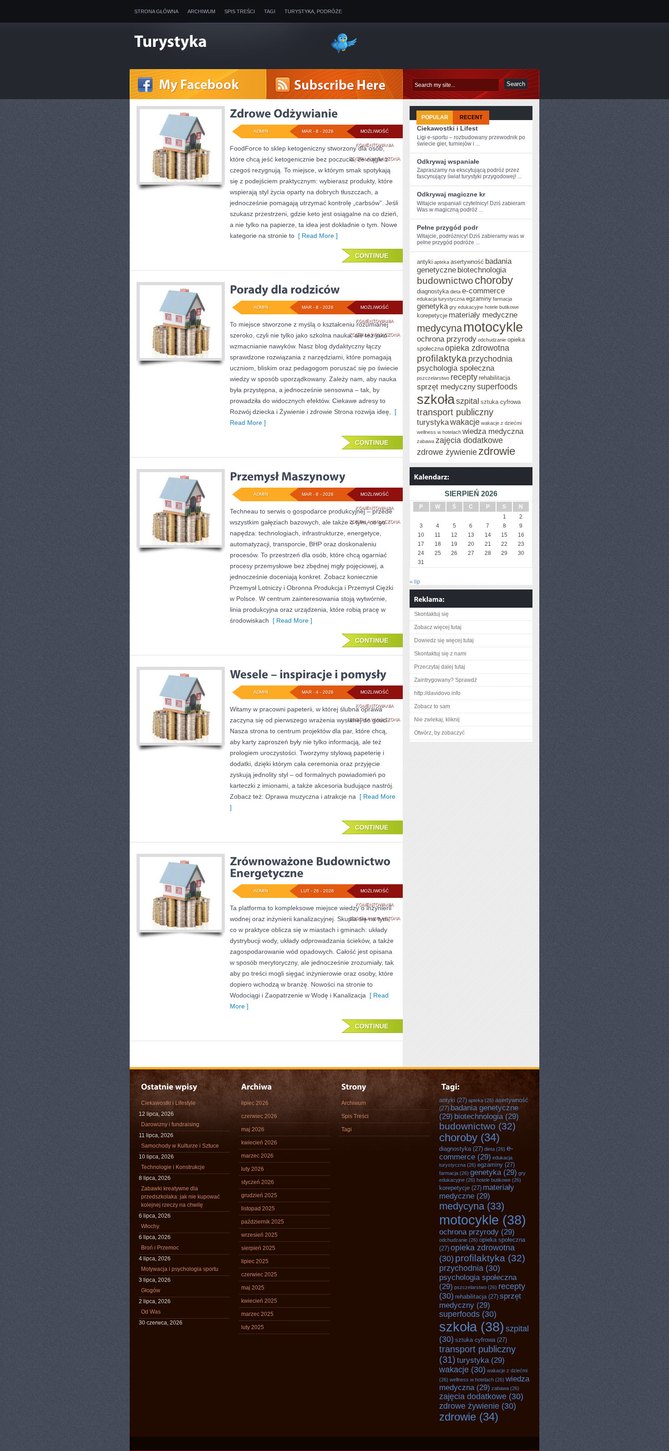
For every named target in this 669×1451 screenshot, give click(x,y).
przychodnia (490, 358)
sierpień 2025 (258, 1248)
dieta (455, 291)
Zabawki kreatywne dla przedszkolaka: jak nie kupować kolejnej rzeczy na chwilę (180, 1196)
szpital (467, 401)
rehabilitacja (494, 377)
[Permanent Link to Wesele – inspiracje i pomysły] (308, 674)
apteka (441, 262)
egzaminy (479, 298)
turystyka (433, 422)
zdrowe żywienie (447, 452)
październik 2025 (262, 1222)
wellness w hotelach (439, 432)
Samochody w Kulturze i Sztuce (180, 1146)
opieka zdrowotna (477, 348)
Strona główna (156, 11)
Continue (371, 255)
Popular (434, 117)
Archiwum (201, 11)
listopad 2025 (258, 1208)
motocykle (493, 326)
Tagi (269, 11)
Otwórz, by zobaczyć (439, 733)
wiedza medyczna (492, 431)
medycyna (439, 328)
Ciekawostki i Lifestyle (168, 1103)
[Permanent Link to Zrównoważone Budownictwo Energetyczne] (311, 867)
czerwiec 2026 (259, 1116)
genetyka (432, 306)
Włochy (150, 1226)
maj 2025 (252, 1288)
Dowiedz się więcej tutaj (444, 640)
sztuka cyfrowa (501, 401)
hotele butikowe (502, 307)
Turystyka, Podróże (313, 11)
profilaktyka (442, 358)
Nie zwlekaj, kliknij (437, 719)
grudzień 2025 (259, 1195)
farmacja (502, 299)
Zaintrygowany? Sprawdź (445, 680)
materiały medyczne (483, 315)
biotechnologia (481, 270)
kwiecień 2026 (259, 1142)
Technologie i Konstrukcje (173, 1167)
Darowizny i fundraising (170, 1124)
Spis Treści (239, 11)
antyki (425, 261)
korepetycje (432, 315)
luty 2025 (252, 1327)
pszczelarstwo (433, 378)
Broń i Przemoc (160, 1247)
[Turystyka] (225, 42)
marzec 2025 (257, 1314)
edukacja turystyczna (441, 299)
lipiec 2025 (255, 1261)
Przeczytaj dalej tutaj (439, 667)
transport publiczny (455, 412)
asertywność (467, 261)
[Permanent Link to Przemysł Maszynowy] (287, 476)
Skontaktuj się (431, 614)
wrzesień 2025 (259, 1235)
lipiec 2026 (255, 1103)
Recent (471, 117)
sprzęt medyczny (446, 387)
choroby (494, 280)
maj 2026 (252, 1129)
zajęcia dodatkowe (469, 440)
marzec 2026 (257, 1156)
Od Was (151, 1312)
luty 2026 (252, 1169)
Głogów (150, 1290)
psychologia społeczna (455, 368)
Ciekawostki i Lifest (447, 128)
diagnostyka (433, 291)
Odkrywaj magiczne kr (451, 194)
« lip (415, 582)
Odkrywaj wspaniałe (448, 161)
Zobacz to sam (432, 706)
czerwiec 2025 (259, 1274)
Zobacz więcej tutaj (437, 627)
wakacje (465, 422)
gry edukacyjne (466, 307)
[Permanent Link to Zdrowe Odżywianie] (284, 113)
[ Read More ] (316, 235)
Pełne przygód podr (447, 227)
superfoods (497, 386)
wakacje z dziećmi (501, 423)
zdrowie (496, 451)
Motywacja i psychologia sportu (179, 1269)
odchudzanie (492, 340)
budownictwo (445, 280)
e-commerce (483, 291)
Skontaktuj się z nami (440, 653)
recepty (464, 377)
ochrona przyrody (446, 339)
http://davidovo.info (437, 693)
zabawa (425, 441)
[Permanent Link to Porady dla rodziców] (285, 289)
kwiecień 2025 (259, 1301)
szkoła (436, 399)
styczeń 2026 (257, 1182)
